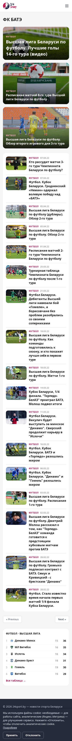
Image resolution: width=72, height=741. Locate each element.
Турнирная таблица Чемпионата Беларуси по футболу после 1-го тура (46, 277)
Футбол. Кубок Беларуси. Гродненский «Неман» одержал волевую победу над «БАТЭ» (47, 190)
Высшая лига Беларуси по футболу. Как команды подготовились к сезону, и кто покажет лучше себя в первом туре (47, 347)
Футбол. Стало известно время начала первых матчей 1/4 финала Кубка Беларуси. (47, 599)
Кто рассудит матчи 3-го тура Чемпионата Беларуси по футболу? (46, 166)
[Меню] (67, 6)
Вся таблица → (16, 680)
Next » (62, 619)
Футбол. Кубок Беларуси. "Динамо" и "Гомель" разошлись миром (46, 478)
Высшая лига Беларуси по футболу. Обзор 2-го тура (47, 234)
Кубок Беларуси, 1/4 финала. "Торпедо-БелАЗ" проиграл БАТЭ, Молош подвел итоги (46, 398)
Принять (12, 735)
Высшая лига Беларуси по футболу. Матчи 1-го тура (47, 376)
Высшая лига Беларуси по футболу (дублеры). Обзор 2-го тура (47, 214)
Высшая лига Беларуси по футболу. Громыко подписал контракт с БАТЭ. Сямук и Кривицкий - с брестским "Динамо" (47, 571)
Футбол (34, 157)
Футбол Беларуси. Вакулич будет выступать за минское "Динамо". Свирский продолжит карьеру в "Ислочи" (46, 426)
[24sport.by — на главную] (9, 6)
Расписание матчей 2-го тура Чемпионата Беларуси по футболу (46, 254)
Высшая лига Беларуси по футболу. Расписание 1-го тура (47, 501)
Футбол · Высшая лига (23, 633)
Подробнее (10, 727)
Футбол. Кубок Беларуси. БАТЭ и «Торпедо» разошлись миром (46, 454)
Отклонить (33, 735)
